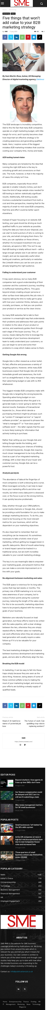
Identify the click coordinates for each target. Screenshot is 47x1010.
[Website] (21, 745)
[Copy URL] (39, 37)
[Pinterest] (28, 37)
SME (6, 31)
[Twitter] (10, 37)
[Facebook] (5, 37)
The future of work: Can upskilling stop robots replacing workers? (34, 723)
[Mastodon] (26, 745)
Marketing (12, 10)
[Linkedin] (16, 37)
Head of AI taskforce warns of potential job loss (12, 723)
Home (5, 10)
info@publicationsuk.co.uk (22, 971)
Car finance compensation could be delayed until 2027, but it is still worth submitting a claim (28, 794)
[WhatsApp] (22, 37)
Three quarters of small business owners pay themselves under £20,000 (28, 854)
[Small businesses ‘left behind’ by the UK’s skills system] (7, 828)
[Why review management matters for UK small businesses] (7, 808)
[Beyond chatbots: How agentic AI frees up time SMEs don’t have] (7, 783)
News (13, 13)
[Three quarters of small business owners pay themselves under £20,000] (7, 855)
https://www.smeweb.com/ (23, 741)
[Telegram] (33, 37)
